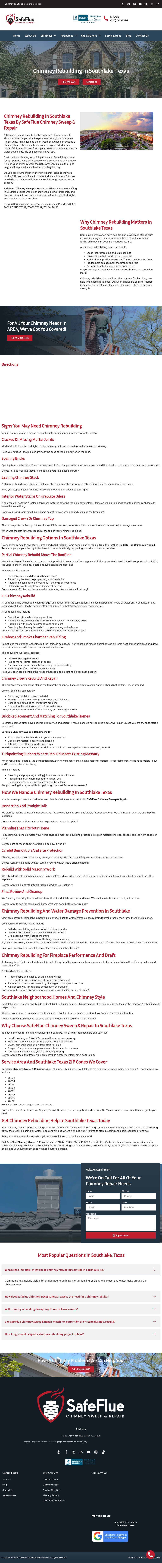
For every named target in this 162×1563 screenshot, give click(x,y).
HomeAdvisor (41, 1441)
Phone (125, 1191)
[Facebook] (128, 4)
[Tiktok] (157, 4)
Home (16, 35)
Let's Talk (114, 17)
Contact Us (142, 35)
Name (89, 1191)
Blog (128, 35)
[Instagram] (134, 4)
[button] (81, 1269)
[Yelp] (122, 4)
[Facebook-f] (66, 1452)
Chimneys (46, 35)
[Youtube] (140, 4)
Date (124, 1202)
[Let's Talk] (106, 18)
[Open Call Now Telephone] (150, 1554)
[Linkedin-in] (81, 1452)
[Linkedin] (146, 4)
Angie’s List (29, 1441)
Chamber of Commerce (71, 1441)
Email (89, 1202)
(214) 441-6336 (119, 20)
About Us (30, 35)
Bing (85, 1441)
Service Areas (113, 35)
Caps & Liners (89, 35)
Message (91, 1213)
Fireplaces (67, 35)
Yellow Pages (54, 1441)
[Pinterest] (152, 4)
